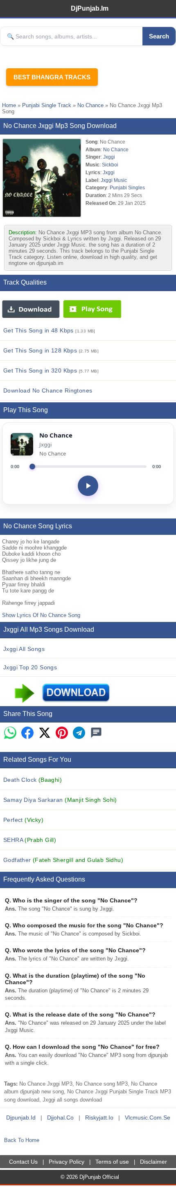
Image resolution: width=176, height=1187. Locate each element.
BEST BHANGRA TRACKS (52, 77)
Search (159, 36)
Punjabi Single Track (46, 105)
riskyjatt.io (99, 1117)
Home (9, 105)
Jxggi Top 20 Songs (30, 667)
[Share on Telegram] (79, 733)
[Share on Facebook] (27, 733)
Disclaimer (153, 1161)
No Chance (90, 105)
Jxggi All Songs (24, 649)
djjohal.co (60, 1117)
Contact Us (23, 1161)
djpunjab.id (21, 1117)
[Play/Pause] (88, 486)
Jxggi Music (114, 180)
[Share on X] (44, 733)
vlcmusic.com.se (147, 1117)
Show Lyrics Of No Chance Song (41, 615)
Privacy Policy (66, 1161)
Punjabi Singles (127, 187)
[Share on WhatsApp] (10, 733)
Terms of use (112, 1161)
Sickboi (110, 164)
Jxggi (109, 156)
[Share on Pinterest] (62, 733)
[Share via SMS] (96, 733)
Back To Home (21, 1140)
